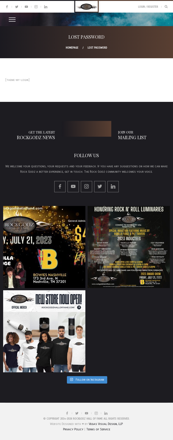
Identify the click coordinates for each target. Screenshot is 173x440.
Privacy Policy (73, 429)
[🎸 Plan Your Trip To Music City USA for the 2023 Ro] (129, 247)
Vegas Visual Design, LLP (105, 424)
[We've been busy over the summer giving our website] (44, 331)
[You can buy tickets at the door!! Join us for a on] (44, 247)
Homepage (72, 47)
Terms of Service (98, 429)
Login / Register (148, 6)
